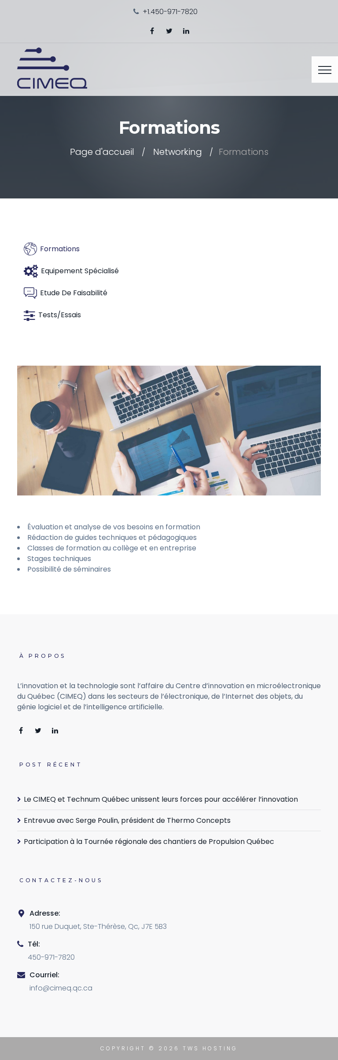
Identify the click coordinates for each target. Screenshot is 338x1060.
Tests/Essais (59, 315)
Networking (177, 152)
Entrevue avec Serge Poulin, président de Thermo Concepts (127, 820)
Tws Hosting (210, 1048)
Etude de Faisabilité (73, 293)
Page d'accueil (102, 152)
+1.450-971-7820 (170, 12)
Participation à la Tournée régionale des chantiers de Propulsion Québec (149, 841)
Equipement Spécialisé (80, 271)
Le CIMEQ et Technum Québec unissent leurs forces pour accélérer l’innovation (161, 799)
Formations (60, 249)
